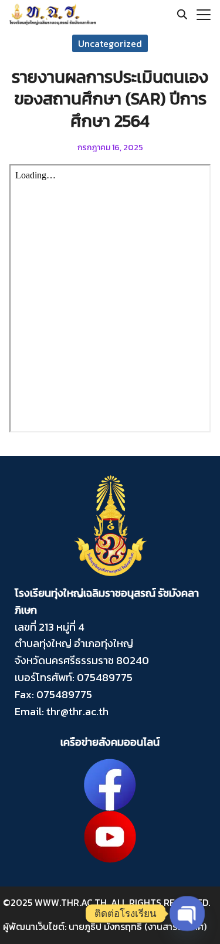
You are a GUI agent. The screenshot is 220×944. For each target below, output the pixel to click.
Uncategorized (110, 43)
